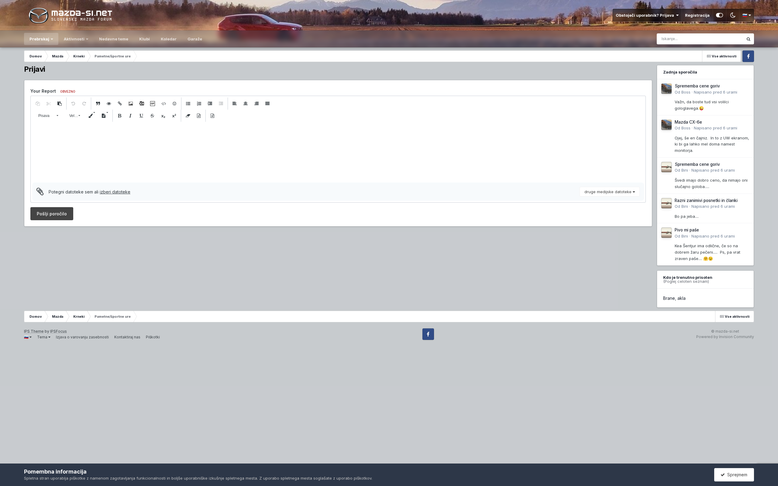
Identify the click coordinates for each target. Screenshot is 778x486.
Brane (669, 298)
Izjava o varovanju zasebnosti (82, 337)
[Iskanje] (748, 38)
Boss (685, 92)
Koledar (169, 38)
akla (681, 298)
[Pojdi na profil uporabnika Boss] (666, 89)
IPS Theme (34, 331)
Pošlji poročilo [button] (52, 213)
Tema (42, 337)
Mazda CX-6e (688, 122)
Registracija (697, 15)
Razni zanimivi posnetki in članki (706, 200)
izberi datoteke (115, 191)
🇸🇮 (745, 15)
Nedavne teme (113, 38)
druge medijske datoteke (608, 191)
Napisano (715, 92)
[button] (37, 104)
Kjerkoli (728, 38)
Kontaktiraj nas (127, 337)
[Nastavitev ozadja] (719, 15)
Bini (684, 170)
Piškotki (153, 337)
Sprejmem (736, 474)
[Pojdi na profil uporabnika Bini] (666, 167)
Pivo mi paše (687, 230)
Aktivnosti (74, 38)
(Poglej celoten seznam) (686, 281)
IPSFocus (58, 331)
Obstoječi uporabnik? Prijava (646, 15)
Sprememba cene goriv (697, 86)
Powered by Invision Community (725, 336)
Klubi (144, 38)
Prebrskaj (39, 38)
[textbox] (338, 152)
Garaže (195, 38)
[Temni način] (732, 15)
